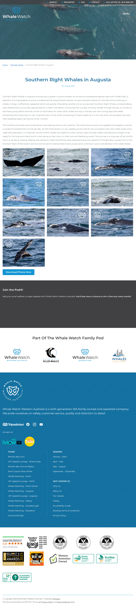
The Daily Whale (16, 65)
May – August (59, 466)
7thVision (56, 599)
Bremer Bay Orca (16, 456)
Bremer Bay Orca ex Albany (21, 466)
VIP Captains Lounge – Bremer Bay (24, 461)
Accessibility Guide (62, 506)
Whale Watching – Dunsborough (23, 506)
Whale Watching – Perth (19, 476)
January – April (60, 456)
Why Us (56, 486)
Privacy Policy (59, 515)
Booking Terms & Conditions (66, 510)
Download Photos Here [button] (18, 272)
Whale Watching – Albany (20, 501)
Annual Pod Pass (16, 515)
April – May (58, 461)
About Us (57, 491)
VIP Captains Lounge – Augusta (22, 496)
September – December (64, 471)
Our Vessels (58, 496)
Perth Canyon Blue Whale (20, 471)
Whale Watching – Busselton (21, 510)
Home (5, 65)
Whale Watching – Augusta (21, 491)
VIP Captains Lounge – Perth (21, 481)
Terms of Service (63, 602)
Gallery (56, 501)
